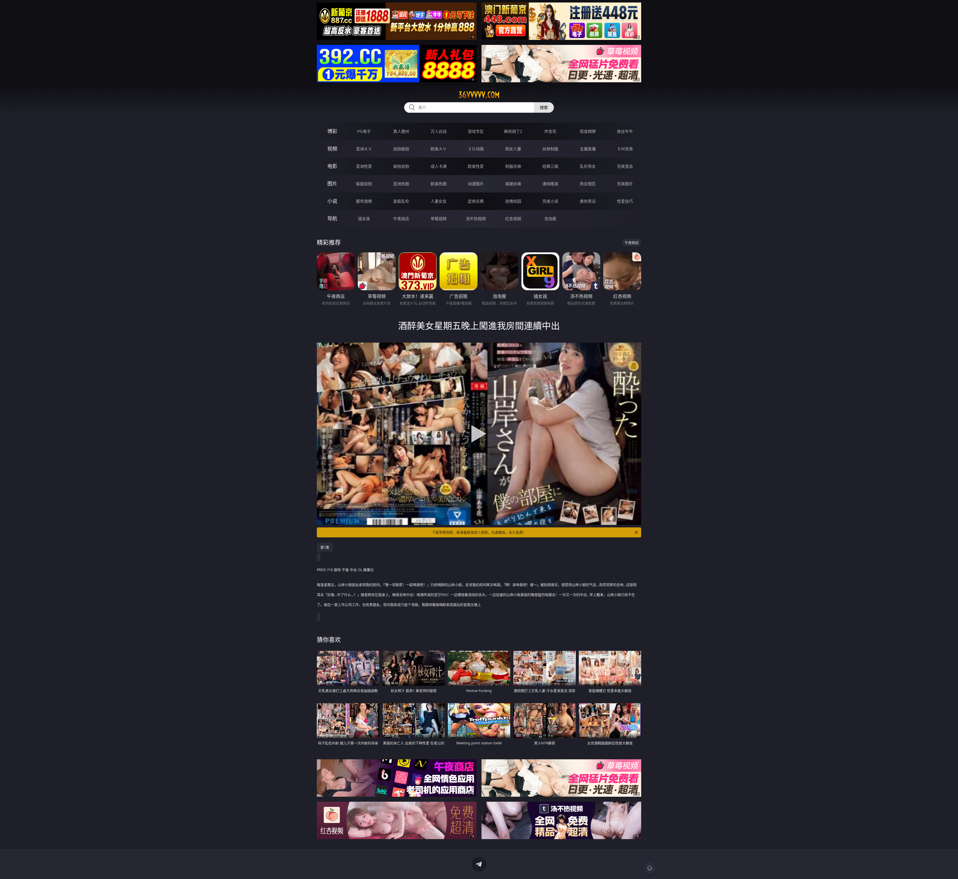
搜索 (544, 107)
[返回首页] (650, 868)
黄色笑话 (588, 201)
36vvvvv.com (479, 95)
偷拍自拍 (401, 166)
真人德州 (401, 131)
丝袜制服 (550, 149)
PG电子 (364, 131)
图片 (332, 183)
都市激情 (364, 201)
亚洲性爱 (364, 166)
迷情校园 (513, 201)
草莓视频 (439, 218)
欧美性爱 (476, 166)
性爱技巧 (625, 201)
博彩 (332, 131)
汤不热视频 (476, 218)
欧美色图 (439, 184)
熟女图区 (588, 184)
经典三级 (550, 166)
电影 (332, 166)
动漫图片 (476, 184)
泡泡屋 (550, 218)
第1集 (324, 547)
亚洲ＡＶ (364, 149)
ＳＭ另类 (625, 149)
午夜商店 (401, 218)
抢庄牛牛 (625, 131)
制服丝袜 (513, 166)
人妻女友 (439, 201)
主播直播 (588, 149)
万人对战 (439, 131)
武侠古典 (476, 201)
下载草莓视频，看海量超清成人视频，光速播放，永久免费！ (479, 532)
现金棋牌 (588, 131)
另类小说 (550, 201)
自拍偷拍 (401, 149)
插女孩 (364, 218)
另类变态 (625, 166)
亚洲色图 (401, 184)
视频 (332, 148)
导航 (332, 218)
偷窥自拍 (364, 184)
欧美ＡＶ (439, 149)
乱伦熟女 (588, 166)
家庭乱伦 (401, 201)
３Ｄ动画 (476, 149)
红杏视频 (513, 218)
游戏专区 (476, 131)
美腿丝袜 (513, 184)
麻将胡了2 (513, 131)
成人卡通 (439, 166)
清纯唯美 (550, 184)
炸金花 (550, 131)
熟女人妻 (513, 149)
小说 (332, 201)
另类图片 (625, 184)
